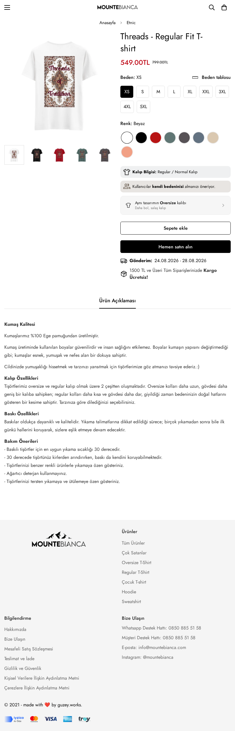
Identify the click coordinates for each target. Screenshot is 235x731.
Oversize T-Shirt (136, 562)
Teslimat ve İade (19, 658)
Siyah (141, 137)
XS (127, 91)
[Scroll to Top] (223, 699)
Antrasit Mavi (198, 137)
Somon (127, 152)
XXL (205, 91)
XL (190, 91)
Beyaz (127, 137)
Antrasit (184, 137)
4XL (127, 106)
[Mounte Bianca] (117, 7)
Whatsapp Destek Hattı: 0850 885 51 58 (161, 628)
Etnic (131, 23)
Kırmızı (155, 137)
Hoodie (129, 591)
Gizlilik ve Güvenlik (22, 668)
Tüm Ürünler (133, 543)
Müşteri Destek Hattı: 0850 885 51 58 (158, 637)
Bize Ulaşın (14, 639)
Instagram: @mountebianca (147, 657)
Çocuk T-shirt (134, 582)
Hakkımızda (15, 629)
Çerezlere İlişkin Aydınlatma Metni (36, 688)
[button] (224, 7)
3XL (222, 91)
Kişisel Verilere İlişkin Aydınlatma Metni (41, 678)
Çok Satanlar (134, 552)
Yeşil (170, 137)
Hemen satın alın (175, 246)
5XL (143, 106)
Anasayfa (107, 23)
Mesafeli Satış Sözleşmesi (28, 649)
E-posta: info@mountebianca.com (154, 647)
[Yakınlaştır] (102, 42)
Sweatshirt (131, 601)
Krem (213, 137)
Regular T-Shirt (135, 572)
